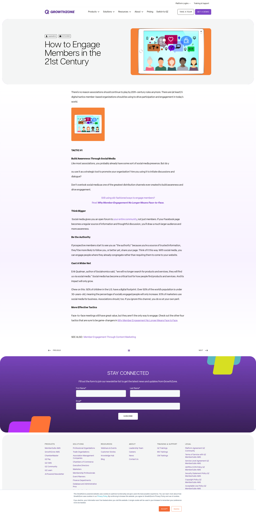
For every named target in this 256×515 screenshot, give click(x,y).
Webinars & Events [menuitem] (109, 448)
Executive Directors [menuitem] (81, 465)
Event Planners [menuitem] (79, 476)
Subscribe (128, 416)
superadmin (52, 36)
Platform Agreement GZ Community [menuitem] (195, 449)
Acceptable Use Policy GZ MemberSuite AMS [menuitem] (195, 487)
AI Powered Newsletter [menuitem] (54, 474)
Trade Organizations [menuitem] (81, 452)
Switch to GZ (162, 11)
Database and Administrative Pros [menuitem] (85, 485)
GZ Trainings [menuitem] (162, 448)
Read (128, 202)
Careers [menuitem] (132, 452)
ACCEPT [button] (164, 509)
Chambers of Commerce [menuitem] (83, 462)
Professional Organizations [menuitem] (84, 448)
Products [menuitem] (50, 444)
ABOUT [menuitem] (132, 444)
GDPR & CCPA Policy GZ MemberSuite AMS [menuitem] (195, 468)
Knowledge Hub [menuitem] (107, 456)
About (138, 11)
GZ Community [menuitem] (51, 466)
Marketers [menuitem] (77, 469)
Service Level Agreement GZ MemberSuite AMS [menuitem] (197, 462)
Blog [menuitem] (103, 459)
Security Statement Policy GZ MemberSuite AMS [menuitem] (197, 474)
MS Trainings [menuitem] (162, 452)
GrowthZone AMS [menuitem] (52, 452)
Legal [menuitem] (188, 444)
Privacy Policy (102, 496)
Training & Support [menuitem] (167, 444)
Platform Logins (182, 3)
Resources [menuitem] (106, 444)
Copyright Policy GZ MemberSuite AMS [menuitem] (193, 481)
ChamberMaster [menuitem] (51, 456)
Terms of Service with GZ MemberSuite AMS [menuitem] (195, 455)
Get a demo (203, 12)
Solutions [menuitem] (78, 444)
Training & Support (201, 3)
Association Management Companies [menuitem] (83, 457)
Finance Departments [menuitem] (82, 480)
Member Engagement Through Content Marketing (109, 337)
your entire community (125, 219)
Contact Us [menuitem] (133, 459)
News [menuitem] (131, 456)
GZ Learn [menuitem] (48, 470)
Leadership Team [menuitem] (136, 448)
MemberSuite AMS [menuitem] (53, 448)
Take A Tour (186, 12)
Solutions (107, 11)
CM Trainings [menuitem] (162, 456)
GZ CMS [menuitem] (48, 463)
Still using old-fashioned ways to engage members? (128, 197)
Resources (123, 11)
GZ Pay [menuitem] (48, 459)
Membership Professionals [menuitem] (84, 473)
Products (92, 11)
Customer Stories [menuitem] (108, 452)
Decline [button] (176, 509)
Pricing (150, 11)
